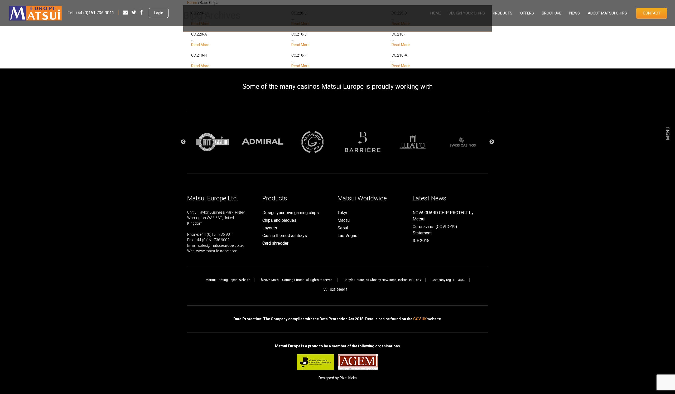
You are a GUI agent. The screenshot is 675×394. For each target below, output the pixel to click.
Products (502, 13)
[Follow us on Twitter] (133, 12)
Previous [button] (183, 142)
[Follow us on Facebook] (141, 12)
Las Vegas (347, 235)
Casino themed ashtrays (284, 235)
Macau (344, 220)
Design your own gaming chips (290, 212)
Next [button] (491, 142)
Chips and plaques (279, 220)
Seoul (343, 227)
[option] (212, 142)
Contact (651, 13)
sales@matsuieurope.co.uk (221, 245)
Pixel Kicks (348, 378)
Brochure (551, 13)
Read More (200, 45)
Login (158, 13)
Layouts (269, 227)
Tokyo (343, 212)
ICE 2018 (421, 240)
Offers (527, 13)
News (574, 13)
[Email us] (125, 12)
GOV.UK (420, 319)
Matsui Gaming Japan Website (228, 280)
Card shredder (275, 243)
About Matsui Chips (607, 13)
